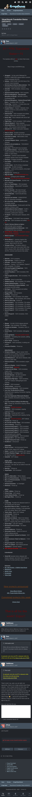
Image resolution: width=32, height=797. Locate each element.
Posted (11, 43)
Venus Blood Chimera (16, 591)
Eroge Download (11, 763)
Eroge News (14, 35)
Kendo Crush (8, 571)
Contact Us (23, 789)
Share (8, 749)
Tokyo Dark (8, 575)
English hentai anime (12, 768)
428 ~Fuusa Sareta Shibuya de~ (16, 593)
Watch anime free (11, 771)
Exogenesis (8, 573)
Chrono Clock (16, 602)
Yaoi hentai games (12, 766)
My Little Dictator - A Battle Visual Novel (16, 567)
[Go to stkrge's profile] (3, 726)
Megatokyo (8, 569)
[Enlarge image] (9, 696)
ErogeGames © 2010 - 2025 (12, 789)
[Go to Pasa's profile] (3, 42)
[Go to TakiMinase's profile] (3, 624)
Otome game (10, 770)
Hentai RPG (10, 764)
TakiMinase (9, 623)
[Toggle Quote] (4, 643)
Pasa (4, 33)
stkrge (8, 725)
